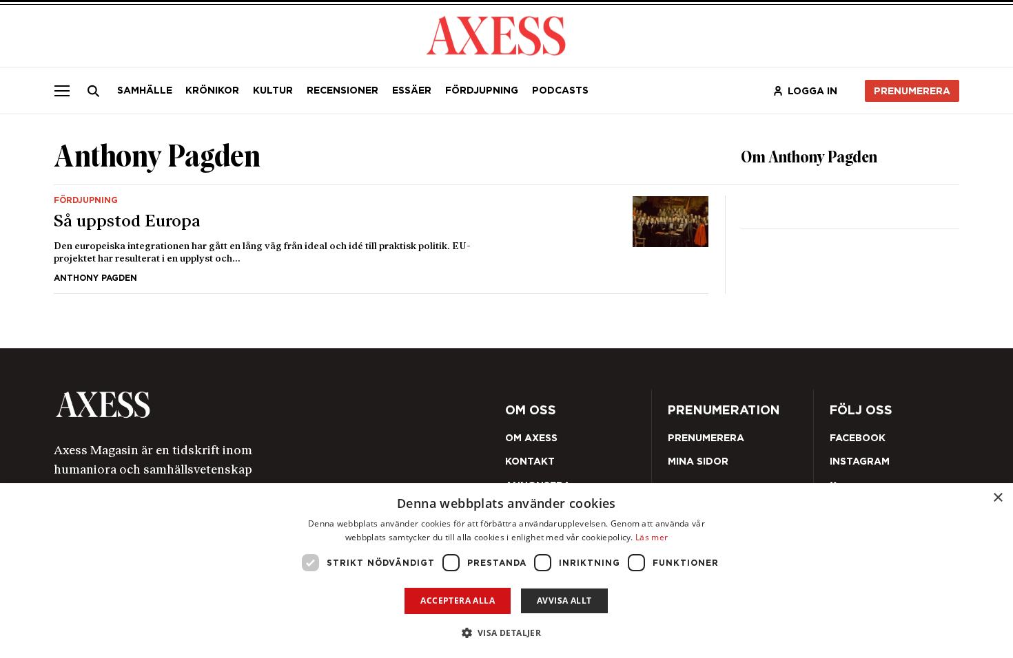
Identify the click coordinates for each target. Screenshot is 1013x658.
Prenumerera (912, 90)
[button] (507, 632)
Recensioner (342, 90)
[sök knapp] (94, 90)
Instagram (860, 461)
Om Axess (531, 437)
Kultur (273, 90)
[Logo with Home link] (496, 34)
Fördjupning (481, 90)
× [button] (997, 498)
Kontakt (530, 461)
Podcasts (560, 90)
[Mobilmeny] (62, 90)
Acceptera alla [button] (457, 600)
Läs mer (651, 537)
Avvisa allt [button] (564, 600)
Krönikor (212, 90)
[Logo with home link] (233, 405)
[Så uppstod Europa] (381, 239)
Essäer (411, 90)
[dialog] (506, 570)
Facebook (858, 437)
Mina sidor (698, 461)
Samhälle (144, 90)
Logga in (812, 90)
